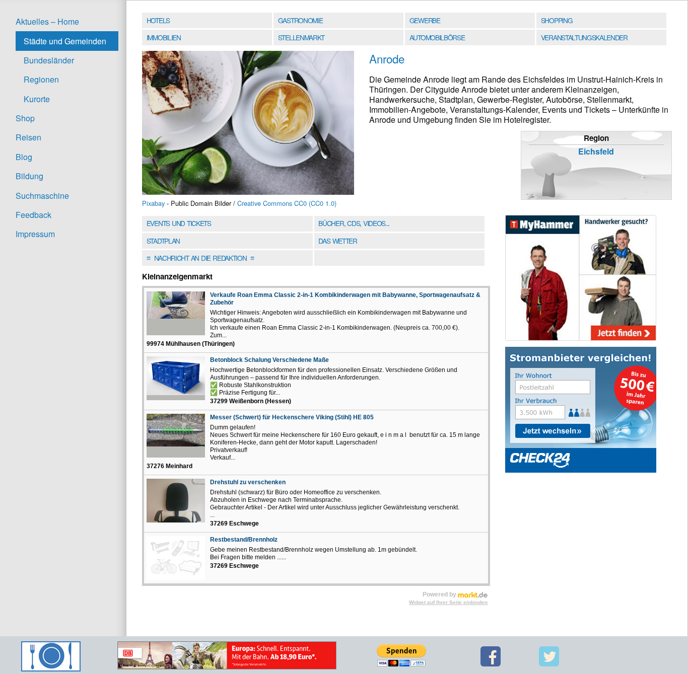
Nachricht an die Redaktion (200, 258)
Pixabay (153, 203)
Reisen (28, 137)
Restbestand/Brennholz (244, 539)
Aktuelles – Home (47, 21)
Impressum (35, 234)
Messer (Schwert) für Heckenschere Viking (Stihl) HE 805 (292, 417)
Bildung (29, 176)
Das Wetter (337, 241)
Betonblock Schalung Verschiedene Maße (269, 359)
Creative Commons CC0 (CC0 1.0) (286, 203)
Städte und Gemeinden (65, 41)
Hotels (158, 20)
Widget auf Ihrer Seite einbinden (448, 602)
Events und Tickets (179, 223)
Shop (25, 118)
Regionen (41, 79)
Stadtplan (163, 241)
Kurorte (37, 99)
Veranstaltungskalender (584, 37)
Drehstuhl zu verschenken (248, 482)
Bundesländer (49, 60)
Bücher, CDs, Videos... (353, 223)
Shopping (556, 20)
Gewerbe (424, 20)
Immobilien (164, 37)
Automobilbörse (437, 37)
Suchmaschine (42, 195)
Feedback (33, 214)
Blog (24, 157)
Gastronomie (300, 20)
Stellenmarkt (301, 37)
